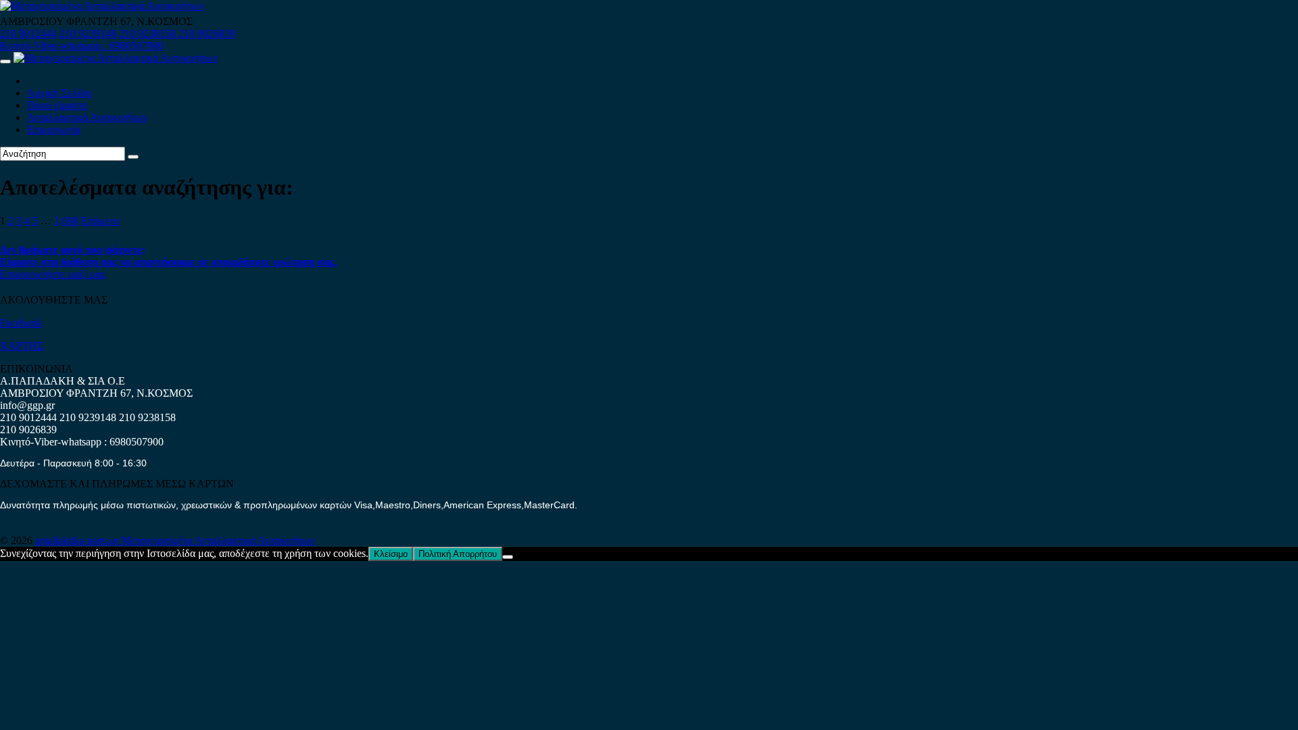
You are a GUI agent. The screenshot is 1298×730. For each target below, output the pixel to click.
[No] (507, 557)
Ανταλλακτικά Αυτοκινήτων (87, 117)
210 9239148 (87, 33)
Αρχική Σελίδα (59, 93)
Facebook (21, 322)
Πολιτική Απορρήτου (457, 554)
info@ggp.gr (27, 405)
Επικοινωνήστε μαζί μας (52, 274)
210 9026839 (206, 33)
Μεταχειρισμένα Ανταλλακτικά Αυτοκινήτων (218, 540)
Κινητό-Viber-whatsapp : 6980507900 (82, 45)
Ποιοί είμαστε (57, 105)
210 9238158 (148, 33)
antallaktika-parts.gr (78, 540)
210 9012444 (28, 33)
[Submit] (133, 157)
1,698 (66, 220)
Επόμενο (100, 220)
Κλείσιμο (391, 554)
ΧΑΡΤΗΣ (21, 345)
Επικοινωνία (53, 129)
